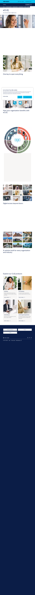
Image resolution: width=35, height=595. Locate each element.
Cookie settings (5, 96)
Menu (5, 4)
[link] (4, 6)
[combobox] (28, 4)
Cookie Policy (15, 93)
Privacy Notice (19, 93)
